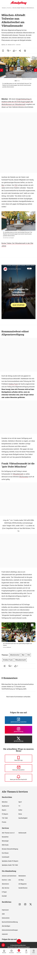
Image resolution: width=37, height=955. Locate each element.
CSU (15, 185)
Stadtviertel (5, 806)
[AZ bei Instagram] (25, 904)
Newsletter (5, 837)
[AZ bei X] (30, 904)
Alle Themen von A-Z (8, 833)
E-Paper (4, 892)
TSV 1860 (5, 818)
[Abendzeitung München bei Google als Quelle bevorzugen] (25, 51)
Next (35, 70)
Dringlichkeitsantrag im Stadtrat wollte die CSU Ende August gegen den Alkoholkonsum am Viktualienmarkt (17, 101)
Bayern (4, 810)
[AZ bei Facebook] (19, 904)
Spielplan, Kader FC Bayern (10, 861)
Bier (3, 185)
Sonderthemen (22, 888)
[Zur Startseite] (18, 4)
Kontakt (4, 896)
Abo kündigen (6, 926)
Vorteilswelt (5, 857)
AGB (3, 914)
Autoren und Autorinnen (9, 876)
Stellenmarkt (22, 833)
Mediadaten (22, 876)
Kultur (20, 810)
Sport (20, 802)
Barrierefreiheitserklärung (10, 922)
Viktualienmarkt (18, 474)
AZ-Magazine (22, 884)
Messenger (5, 841)
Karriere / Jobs (6, 880)
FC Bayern (5, 814)
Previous (1, 70)
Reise (20, 814)
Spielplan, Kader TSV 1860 (10, 865)
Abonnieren (5, 884)
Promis (4, 822)
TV (19, 806)
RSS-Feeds (5, 845)
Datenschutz (5, 918)
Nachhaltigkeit (22, 818)
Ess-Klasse (5, 853)
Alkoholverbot (23, 477)
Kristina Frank (13, 384)
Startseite (4, 7)
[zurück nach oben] (19, 942)
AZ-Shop (21, 880)
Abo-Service (5, 888)
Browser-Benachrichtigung (10, 849)
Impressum (5, 910)
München (9, 7)
